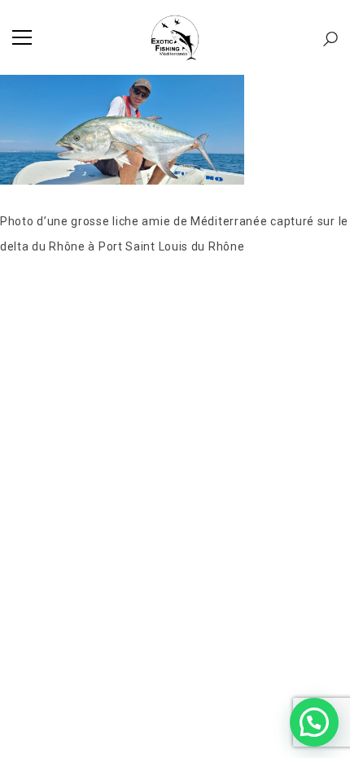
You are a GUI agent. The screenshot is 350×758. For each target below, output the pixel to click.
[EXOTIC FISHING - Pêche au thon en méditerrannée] (175, 37)
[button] (314, 722)
